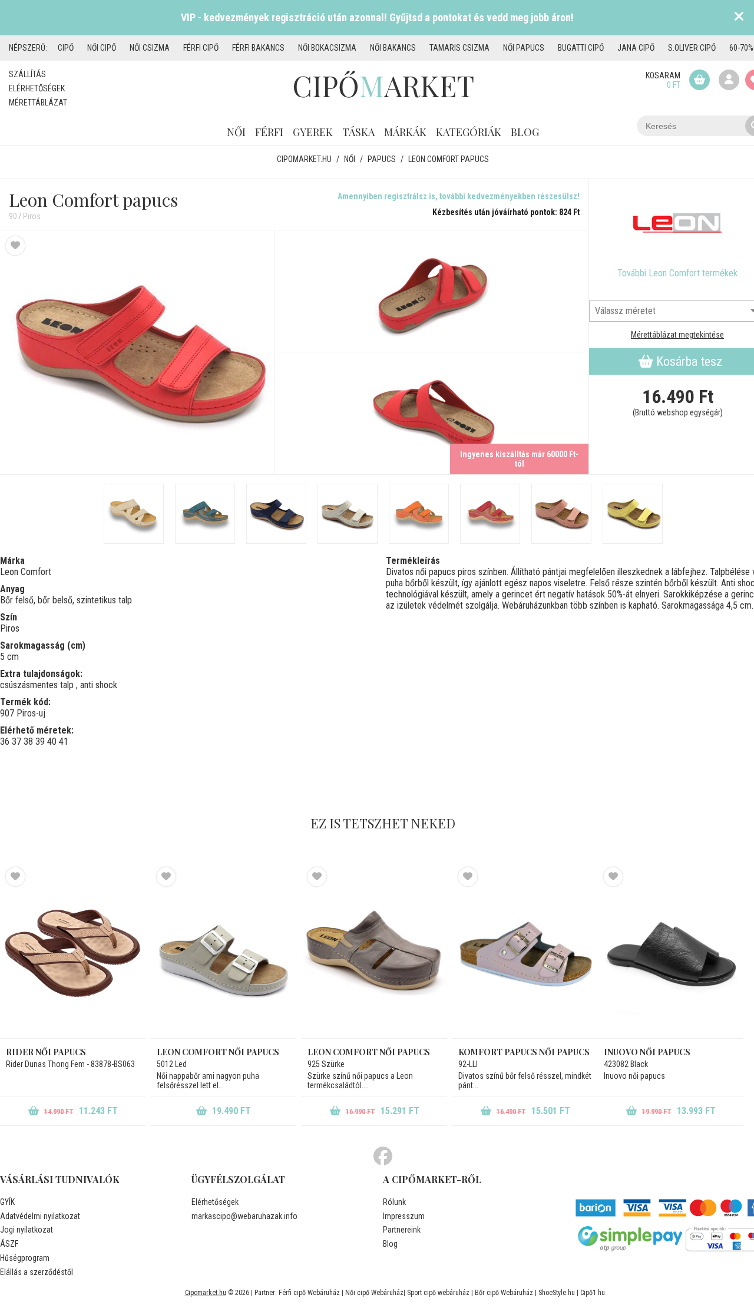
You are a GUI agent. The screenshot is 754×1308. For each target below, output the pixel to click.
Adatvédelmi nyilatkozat (40, 1216)
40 (52, 741)
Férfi (269, 132)
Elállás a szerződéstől (36, 1272)
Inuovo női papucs (647, 1052)
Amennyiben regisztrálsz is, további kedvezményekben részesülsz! (459, 196)
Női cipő (101, 47)
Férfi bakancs (258, 47)
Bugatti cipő (581, 47)
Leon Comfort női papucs (218, 1052)
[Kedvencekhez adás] (15, 245)
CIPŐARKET (383, 85)
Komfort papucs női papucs (524, 1052)
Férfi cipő (201, 47)
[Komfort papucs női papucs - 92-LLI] (525, 952)
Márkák (405, 132)
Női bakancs (393, 47)
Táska (358, 132)
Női (236, 132)
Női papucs (523, 47)
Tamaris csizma (459, 47)
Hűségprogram (24, 1258)
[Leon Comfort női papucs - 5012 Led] (223, 952)
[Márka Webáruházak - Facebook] (382, 1156)
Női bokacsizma (327, 47)
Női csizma (150, 47)
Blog (525, 132)
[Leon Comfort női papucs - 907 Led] (347, 513)
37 (16, 741)
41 (63, 741)
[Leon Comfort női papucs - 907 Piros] (137, 352)
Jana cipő (635, 47)
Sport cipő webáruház (438, 1293)
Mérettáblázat (38, 102)
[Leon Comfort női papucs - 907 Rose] (561, 513)
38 (28, 741)
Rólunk (394, 1202)
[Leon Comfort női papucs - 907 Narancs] (418, 513)
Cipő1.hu (592, 1293)
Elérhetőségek (37, 88)
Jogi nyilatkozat (26, 1229)
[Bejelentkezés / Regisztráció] (729, 80)
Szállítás (27, 74)
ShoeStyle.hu (556, 1293)
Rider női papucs (46, 1052)
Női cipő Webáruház (374, 1293)
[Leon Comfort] (677, 223)
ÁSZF (9, 1243)
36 (4, 741)
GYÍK (7, 1202)
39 (40, 741)
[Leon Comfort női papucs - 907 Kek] (276, 513)
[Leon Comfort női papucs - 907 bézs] (133, 513)
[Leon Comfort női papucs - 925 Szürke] (374, 952)
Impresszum (404, 1216)
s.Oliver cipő (692, 47)
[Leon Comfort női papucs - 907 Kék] (205, 513)
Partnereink (402, 1229)
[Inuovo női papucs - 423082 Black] (670, 952)
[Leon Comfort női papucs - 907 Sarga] (632, 513)
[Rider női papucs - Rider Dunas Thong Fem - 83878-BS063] (72, 952)
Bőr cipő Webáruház (504, 1293)
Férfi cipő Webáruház (309, 1293)
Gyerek (313, 132)
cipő (66, 47)
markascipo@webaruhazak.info (244, 1216)
